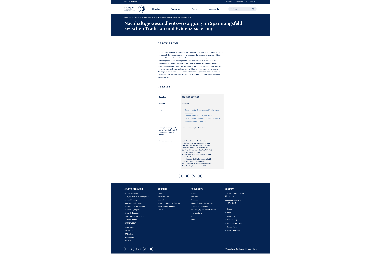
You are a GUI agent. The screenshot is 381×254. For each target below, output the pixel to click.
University (214, 9)
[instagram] (145, 249)
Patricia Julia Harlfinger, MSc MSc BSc (196, 154)
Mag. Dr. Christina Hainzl (191, 152)
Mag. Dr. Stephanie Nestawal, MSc (195, 166)
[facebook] (126, 249)
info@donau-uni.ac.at (233, 200)
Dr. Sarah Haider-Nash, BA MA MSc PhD (197, 150)
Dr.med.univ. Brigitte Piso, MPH (193, 128)
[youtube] (151, 249)
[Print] (194, 176)
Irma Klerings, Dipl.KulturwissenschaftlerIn (198, 159)
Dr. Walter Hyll (187, 157)
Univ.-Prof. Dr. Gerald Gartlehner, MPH (196, 145)
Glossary (238, 2)
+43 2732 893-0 (230, 203)
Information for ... (131, 2)
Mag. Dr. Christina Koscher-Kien (193, 161)
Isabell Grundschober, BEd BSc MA (195, 148)
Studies (156, 9)
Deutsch (229, 2)
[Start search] (253, 9)
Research (175, 9)
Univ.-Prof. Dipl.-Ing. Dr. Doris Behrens (196, 141)
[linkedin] (132, 249)
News (195, 9)
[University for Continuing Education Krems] (135, 9)
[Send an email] (187, 176)
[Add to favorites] (200, 176)
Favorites (248, 2)
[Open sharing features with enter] (181, 176)
